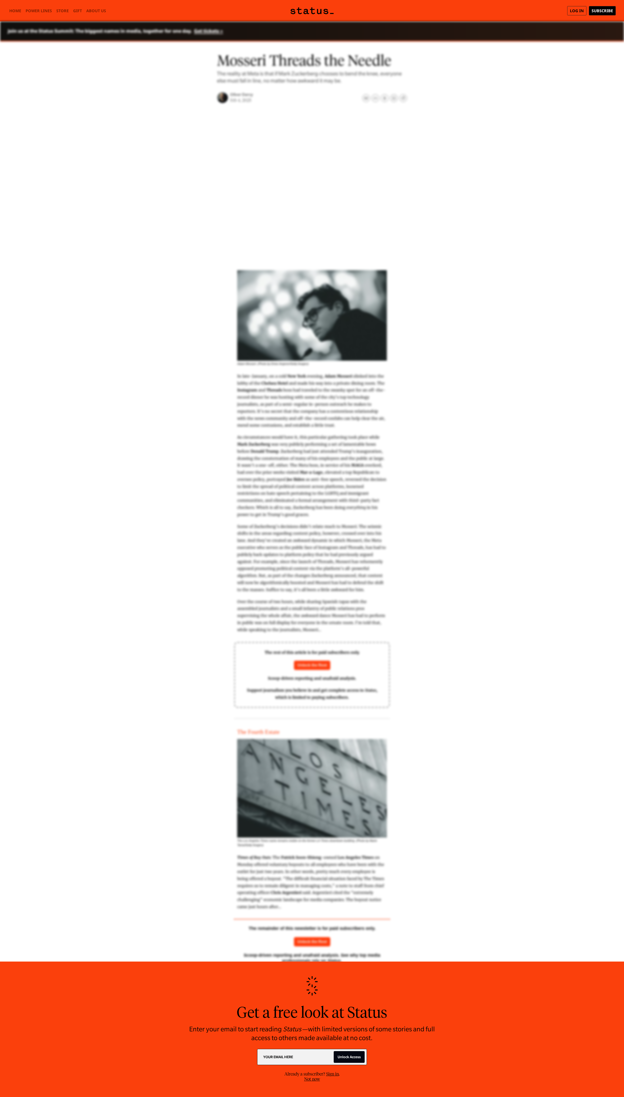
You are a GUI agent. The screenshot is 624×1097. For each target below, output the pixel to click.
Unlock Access (349, 1057)
